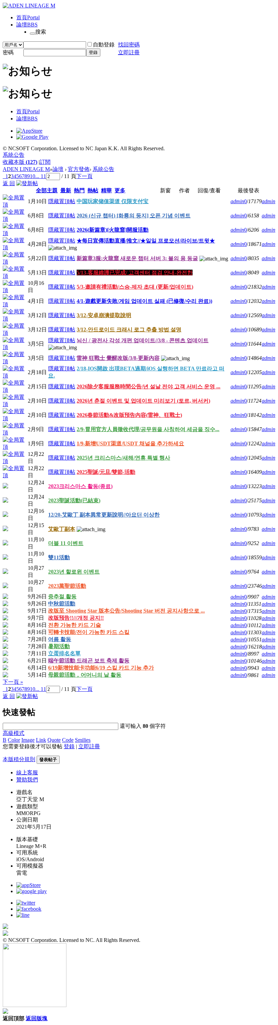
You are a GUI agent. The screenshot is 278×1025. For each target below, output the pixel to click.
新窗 (165, 190)
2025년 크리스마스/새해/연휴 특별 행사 (123, 458)
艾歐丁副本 (61, 529)
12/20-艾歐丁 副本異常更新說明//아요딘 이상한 (104, 515)
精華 (106, 190)
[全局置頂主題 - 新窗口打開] (15, 205)
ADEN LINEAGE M (26, 169)
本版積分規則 (19, 759)
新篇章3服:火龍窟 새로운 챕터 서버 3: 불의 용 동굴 (137, 258)
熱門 (79, 190)
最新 (65, 190)
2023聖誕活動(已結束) (74, 500)
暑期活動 (59, 646)
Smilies (83, 740)
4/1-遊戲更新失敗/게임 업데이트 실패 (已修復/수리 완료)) (144, 301)
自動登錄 (104, 44)
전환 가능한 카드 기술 (74, 625)
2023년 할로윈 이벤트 (74, 572)
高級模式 (13, 733)
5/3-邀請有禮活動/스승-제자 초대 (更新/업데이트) (135, 287)
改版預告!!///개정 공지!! (76, 618)
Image (28, 740)
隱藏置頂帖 (61, 201)
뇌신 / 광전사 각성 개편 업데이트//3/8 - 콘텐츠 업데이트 (143, 340)
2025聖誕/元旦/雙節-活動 (106, 472)
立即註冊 (129, 52)
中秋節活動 (61, 603)
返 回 (9, 183)
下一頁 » (13, 682)
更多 (120, 190)
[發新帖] (27, 183)
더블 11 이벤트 (65, 543)
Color (14, 740)
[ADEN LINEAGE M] (29, 5)
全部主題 (47, 190)
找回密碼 (129, 44)
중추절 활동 (62, 596)
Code (68, 740)
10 (32, 176)
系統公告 (13, 155)
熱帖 (92, 190)
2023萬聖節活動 (67, 586)
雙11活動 (59, 557)
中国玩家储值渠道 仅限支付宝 (112, 201)
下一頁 (84, 176)
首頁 (28, 17)
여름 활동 (59, 639)
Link (41, 740)
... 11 (40, 176)
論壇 (27, 24)
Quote (54, 740)
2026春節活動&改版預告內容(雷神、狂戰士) (129, 415)
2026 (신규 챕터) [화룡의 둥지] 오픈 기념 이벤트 (134, 215)
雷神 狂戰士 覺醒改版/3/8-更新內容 (118, 358)
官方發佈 (79, 169)
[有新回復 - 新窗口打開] (5, 486)
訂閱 (45, 162)
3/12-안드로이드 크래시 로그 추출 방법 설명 (129, 329)
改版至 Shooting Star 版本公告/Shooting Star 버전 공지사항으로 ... (126, 611)
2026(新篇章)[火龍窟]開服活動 (112, 230)
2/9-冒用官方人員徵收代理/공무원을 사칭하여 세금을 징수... (148, 429)
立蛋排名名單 (64, 653)
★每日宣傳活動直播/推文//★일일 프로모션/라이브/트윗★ (146, 241)
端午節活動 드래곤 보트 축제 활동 (89, 660)
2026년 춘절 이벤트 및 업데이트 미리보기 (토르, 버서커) (143, 401)
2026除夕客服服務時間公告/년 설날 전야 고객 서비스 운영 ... (148, 386)
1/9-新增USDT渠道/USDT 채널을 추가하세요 (130, 443)
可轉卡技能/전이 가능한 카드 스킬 (89, 632)
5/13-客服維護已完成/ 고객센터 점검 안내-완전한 (135, 272)
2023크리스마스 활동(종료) (80, 486)
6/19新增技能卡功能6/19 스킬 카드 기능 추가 (101, 668)
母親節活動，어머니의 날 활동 (84, 675)
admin (237, 201)
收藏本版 (20, 162)
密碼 (8, 52)
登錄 (93, 52)
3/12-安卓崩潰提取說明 (104, 315)
